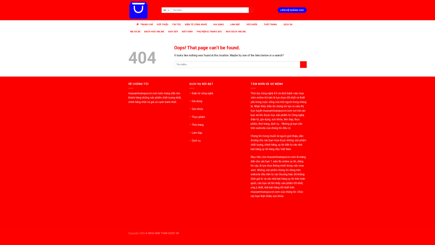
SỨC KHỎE (251, 24)
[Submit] (251, 10)
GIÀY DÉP (173, 31)
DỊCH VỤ (288, 24)
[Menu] (130, 24)
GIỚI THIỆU (162, 24)
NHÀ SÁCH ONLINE (236, 31)
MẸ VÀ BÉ (135, 31)
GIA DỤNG (218, 24)
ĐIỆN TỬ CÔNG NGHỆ (196, 24)
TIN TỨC (176, 24)
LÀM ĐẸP (235, 24)
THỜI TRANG (270, 24)
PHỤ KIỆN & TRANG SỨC (209, 31)
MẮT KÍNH (187, 31)
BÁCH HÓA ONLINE (154, 31)
